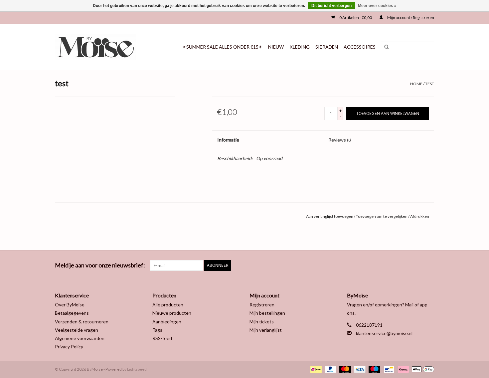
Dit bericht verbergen (331, 5)
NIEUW (276, 47)
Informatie (228, 140)
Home (416, 83)
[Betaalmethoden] (315, 368)
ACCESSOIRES (360, 47)
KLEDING (299, 47)
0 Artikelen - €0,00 (356, 17)
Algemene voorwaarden (79, 338)
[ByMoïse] (101, 47)
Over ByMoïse (69, 304)
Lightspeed (137, 369)
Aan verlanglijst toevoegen (329, 216)
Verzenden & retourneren (81, 321)
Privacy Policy (69, 346)
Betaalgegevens (72, 313)
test (429, 83)
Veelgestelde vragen (76, 330)
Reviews (340, 140)
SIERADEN (326, 47)
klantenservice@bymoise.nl (384, 333)
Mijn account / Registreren (410, 17)
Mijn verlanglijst (265, 330)
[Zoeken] (384, 47)
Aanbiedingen (166, 321)
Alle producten (167, 304)
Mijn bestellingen (267, 313)
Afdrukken (419, 216)
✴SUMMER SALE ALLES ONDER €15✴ (222, 47)
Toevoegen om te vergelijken (382, 216)
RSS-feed (162, 338)
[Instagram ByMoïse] (428, 265)
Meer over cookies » (377, 5)
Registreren (261, 304)
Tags (157, 330)
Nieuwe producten (171, 313)
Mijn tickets (261, 321)
